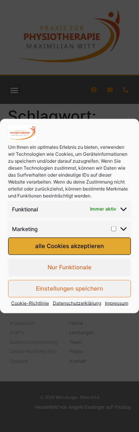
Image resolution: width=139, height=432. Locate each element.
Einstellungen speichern (69, 288)
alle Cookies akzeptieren (69, 246)
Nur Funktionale (69, 267)
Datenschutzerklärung (77, 303)
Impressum (116, 303)
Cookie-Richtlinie (30, 303)
